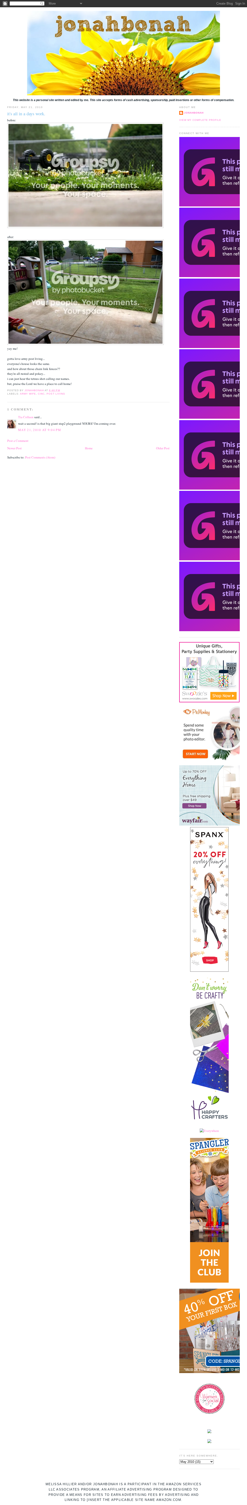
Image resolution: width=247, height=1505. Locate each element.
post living (56, 393)
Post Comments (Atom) (40, 457)
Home (89, 448)
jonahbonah (194, 112)
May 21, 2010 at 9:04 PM (39, 430)
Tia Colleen (26, 417)
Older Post (163, 448)
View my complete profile (200, 120)
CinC (41, 393)
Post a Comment (17, 440)
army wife (28, 393)
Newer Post (14, 448)
